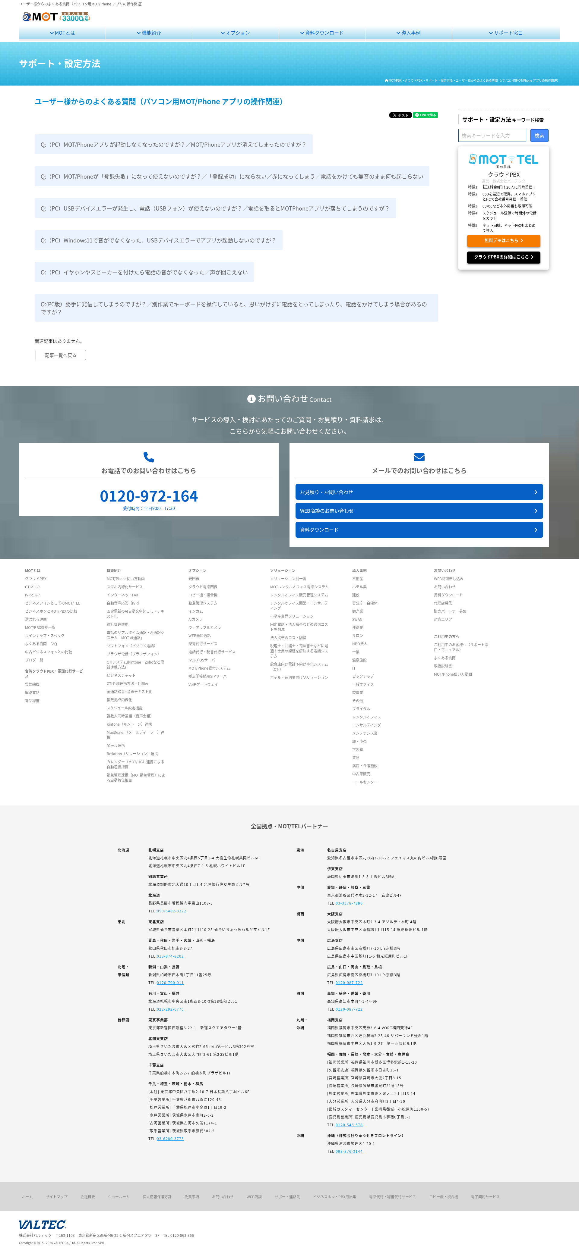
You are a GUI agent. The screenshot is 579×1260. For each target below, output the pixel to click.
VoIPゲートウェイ (203, 684)
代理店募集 (443, 602)
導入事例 (410, 32)
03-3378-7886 (349, 902)
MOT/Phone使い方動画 (126, 578)
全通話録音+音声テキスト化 (129, 691)
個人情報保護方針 (157, 1196)
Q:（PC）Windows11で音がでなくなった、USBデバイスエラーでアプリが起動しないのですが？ (159, 240)
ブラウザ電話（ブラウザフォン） (134, 653)
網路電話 (32, 692)
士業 (355, 651)
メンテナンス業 (365, 733)
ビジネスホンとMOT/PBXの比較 (51, 611)
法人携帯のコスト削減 (288, 637)
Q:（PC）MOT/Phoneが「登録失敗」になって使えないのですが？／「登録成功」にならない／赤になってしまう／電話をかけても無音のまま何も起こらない (232, 176)
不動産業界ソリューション (292, 616)
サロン (357, 635)
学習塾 (357, 749)
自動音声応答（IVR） (124, 602)
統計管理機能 (117, 624)
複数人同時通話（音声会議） (130, 715)
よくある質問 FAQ (41, 643)
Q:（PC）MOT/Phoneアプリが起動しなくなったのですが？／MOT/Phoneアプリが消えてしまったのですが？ (174, 144)
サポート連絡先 (287, 1196)
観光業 (357, 611)
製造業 (357, 692)
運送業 (357, 627)
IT (354, 668)
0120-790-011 (170, 982)
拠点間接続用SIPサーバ (207, 676)
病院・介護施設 (365, 765)
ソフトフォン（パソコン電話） (132, 645)
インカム (195, 611)
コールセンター (365, 781)
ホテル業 (359, 586)
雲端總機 (32, 684)
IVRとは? (32, 594)
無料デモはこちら (502, 240)
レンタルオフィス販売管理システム (299, 594)
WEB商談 (254, 1196)
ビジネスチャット (121, 675)
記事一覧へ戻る (61, 355)
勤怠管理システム (202, 602)
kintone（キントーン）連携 (129, 724)
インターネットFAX (122, 594)
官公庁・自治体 (365, 602)
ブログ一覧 (34, 659)
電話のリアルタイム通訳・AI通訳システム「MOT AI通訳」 (135, 635)
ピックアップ (363, 676)
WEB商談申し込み (449, 578)
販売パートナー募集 (450, 611)
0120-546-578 (349, 1124)
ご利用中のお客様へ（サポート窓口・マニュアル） (461, 647)
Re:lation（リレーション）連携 (132, 753)
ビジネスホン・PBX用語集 (334, 1196)
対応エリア (443, 619)
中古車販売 (361, 773)
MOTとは (64, 32)
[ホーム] (56, 20)
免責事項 (192, 1196)
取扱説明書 (443, 665)
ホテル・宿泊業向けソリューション (299, 677)
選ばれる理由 (36, 619)
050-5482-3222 (171, 910)
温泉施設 (359, 659)
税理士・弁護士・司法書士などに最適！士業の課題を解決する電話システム (299, 650)
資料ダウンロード (324, 32)
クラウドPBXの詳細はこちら (502, 257)
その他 (357, 700)
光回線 (193, 578)
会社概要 (88, 1196)
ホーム (27, 1196)
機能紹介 (151, 32)
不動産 (357, 578)
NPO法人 (359, 643)
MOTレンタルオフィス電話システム (299, 586)
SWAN (357, 619)
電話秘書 (32, 700)
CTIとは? (32, 586)
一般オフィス (363, 684)
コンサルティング (366, 724)
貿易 (355, 757)
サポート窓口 (508, 32)
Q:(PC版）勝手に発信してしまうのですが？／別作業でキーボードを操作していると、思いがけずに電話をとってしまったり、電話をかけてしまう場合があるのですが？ (234, 308)
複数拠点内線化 (119, 699)
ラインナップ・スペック (45, 635)
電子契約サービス (485, 1196)
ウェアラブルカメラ (204, 627)
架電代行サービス (202, 643)
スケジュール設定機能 (125, 707)
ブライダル (361, 708)
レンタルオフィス (366, 716)
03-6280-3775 (170, 1138)
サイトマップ (57, 1196)
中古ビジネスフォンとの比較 (48, 651)
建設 (355, 594)
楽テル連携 (116, 745)
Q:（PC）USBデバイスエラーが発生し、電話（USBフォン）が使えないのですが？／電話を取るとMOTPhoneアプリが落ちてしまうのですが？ (215, 208)
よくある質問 (445, 657)
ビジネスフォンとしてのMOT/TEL (52, 602)
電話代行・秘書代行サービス (212, 651)
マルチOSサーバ (201, 659)
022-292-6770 (170, 1008)
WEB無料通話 (199, 635)
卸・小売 (359, 741)
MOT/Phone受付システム (209, 668)
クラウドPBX (35, 578)
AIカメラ (195, 619)
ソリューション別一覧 (288, 578)
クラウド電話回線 (202, 586)
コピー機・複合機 (202, 594)
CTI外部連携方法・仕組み (128, 683)
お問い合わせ (445, 586)
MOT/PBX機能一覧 (40, 627)
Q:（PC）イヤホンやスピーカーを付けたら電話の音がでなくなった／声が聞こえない (144, 272)
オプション (237, 32)
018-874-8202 (170, 955)
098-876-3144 (349, 1151)
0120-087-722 (349, 982)
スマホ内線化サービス (125, 586)
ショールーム (119, 1196)
